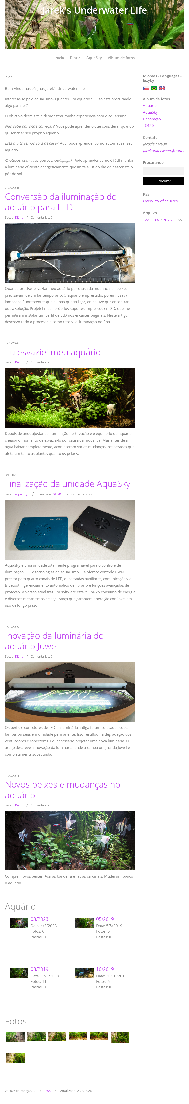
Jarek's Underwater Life (94, 10)
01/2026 (58, 494)
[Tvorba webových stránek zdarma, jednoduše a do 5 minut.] (35, 1091)
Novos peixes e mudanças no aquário (62, 789)
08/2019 (39, 969)
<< (147, 220)
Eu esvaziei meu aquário (53, 352)
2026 (167, 220)
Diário (75, 57)
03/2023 (39, 919)
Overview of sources (160, 200)
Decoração (152, 118)
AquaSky (94, 57)
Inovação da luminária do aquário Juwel (54, 640)
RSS (48, 1090)
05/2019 (105, 919)
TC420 (148, 125)
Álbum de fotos (121, 57)
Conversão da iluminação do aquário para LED (61, 201)
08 (157, 220)
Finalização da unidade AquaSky (67, 483)
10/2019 (105, 969)
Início (59, 57)
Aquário (150, 105)
